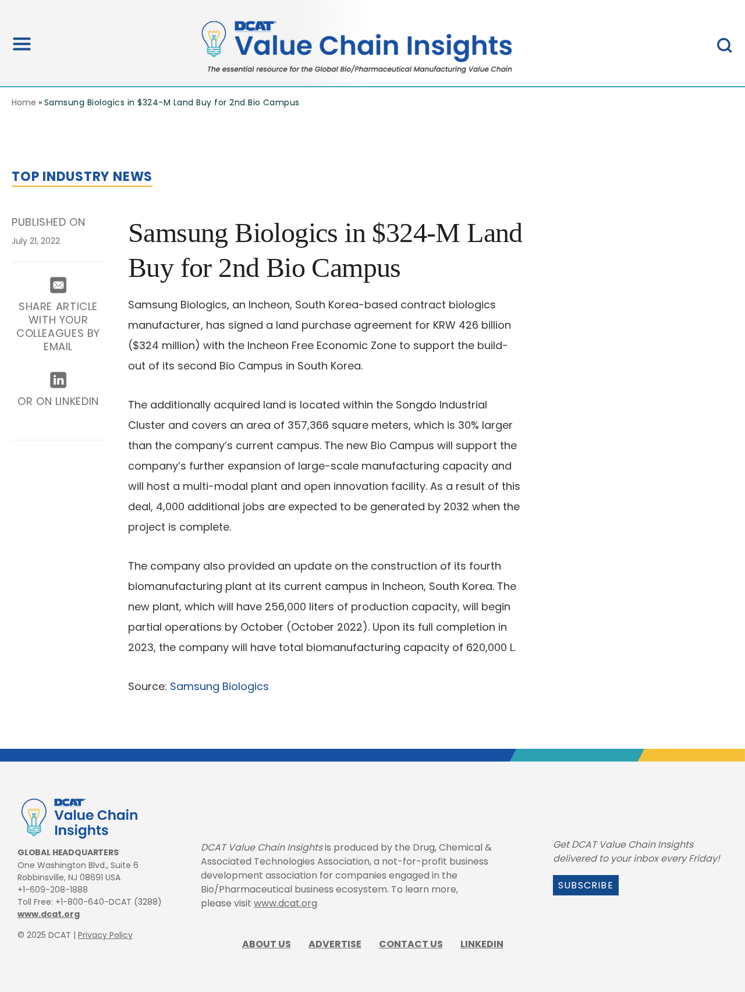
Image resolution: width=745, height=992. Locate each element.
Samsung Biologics (219, 686)
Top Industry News (82, 177)
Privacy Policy (105, 935)
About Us (266, 944)
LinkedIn (481, 944)
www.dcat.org (48, 914)
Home (24, 102)
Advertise (334, 944)
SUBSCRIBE (585, 885)
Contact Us (411, 944)
